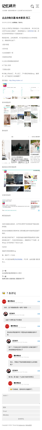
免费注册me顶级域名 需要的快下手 (13, 278)
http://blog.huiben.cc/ (16, 80)
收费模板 (14, 22)
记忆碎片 (12, 313)
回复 (39, 301)
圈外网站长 (11, 301)
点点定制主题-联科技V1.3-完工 (12, 273)
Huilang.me (21, 425)
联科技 (31, 31)
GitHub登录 (28, 425)
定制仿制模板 (18, 259)
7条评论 (20, 22)
